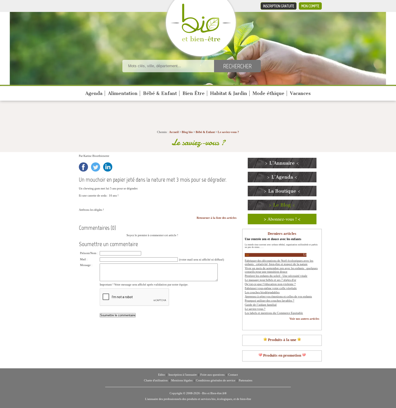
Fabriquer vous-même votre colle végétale (271, 288)
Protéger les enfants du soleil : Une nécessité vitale (276, 276)
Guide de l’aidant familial (261, 304)
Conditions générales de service (215, 380)
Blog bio (187, 132)
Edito (161, 374)
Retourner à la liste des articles (216, 217)
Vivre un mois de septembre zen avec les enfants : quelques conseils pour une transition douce (281, 270)
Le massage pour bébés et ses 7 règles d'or (270, 280)
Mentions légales (181, 380)
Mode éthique (268, 93)
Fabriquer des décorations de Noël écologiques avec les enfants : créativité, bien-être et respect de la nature (279, 262)
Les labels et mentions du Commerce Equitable (274, 313)
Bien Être (193, 93)
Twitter (95, 167)
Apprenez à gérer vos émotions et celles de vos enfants (278, 296)
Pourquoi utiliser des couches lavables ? (269, 300)
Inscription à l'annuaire (182, 374)
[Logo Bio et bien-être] (200, 40)
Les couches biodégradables (262, 292)
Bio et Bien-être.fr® (214, 393)
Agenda (93, 93)
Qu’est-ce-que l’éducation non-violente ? (270, 284)
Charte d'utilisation (156, 380)
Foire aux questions (212, 374)
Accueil (174, 132)
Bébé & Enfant (160, 93)
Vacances (300, 93)
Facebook (83, 167)
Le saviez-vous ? (228, 132)
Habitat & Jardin (228, 93)
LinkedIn (107, 167)
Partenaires (245, 380)
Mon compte (310, 6)
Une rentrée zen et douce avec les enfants (273, 239)
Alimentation (123, 93)
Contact (233, 374)
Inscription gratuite (278, 6)
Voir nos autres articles (304, 318)
